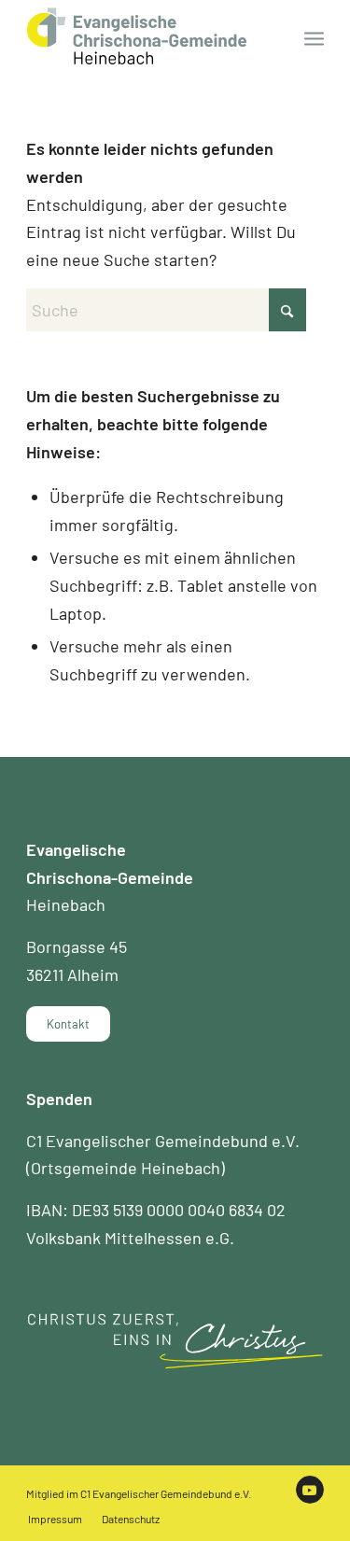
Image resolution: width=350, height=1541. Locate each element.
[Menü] (314, 37)
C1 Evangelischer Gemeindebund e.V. (165, 1493)
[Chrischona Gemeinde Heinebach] (145, 37)
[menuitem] (314, 37)
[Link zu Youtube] (310, 1490)
